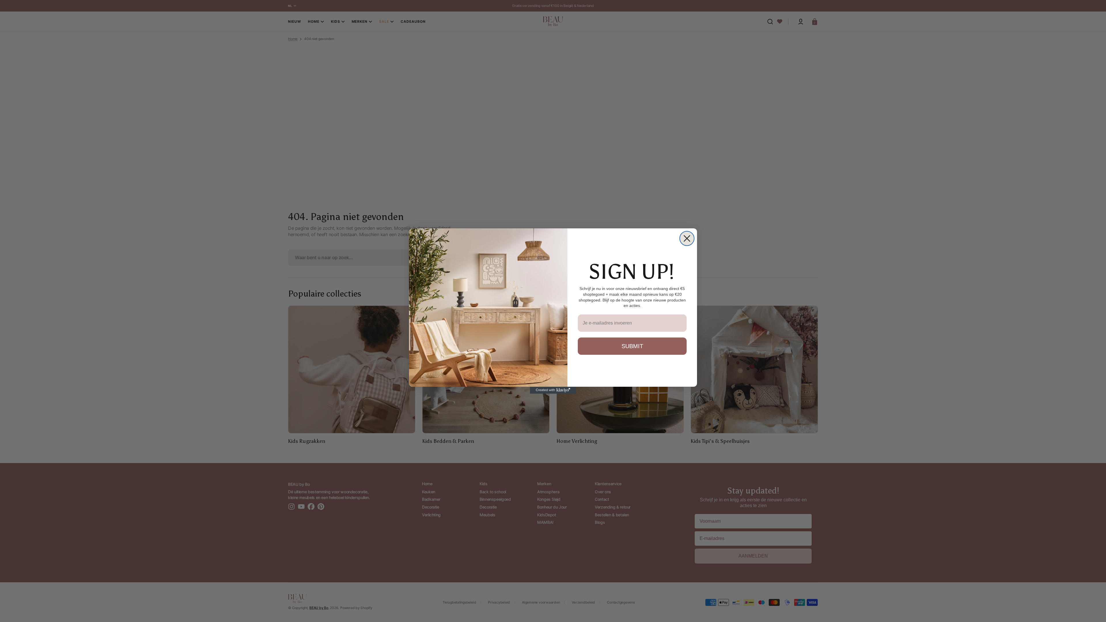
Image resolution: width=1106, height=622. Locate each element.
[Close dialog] (687, 238)
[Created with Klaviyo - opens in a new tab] (553, 390)
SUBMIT (632, 346)
